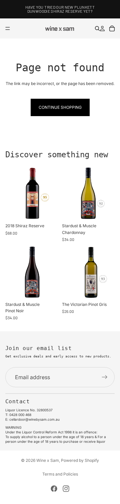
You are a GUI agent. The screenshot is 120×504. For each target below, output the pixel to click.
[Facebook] (54, 489)
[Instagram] (66, 489)
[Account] (102, 28)
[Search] (97, 28)
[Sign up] (105, 377)
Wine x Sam (47, 460)
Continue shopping (60, 107)
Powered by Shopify (80, 460)
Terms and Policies (60, 474)
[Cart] (112, 28)
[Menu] (7, 28)
